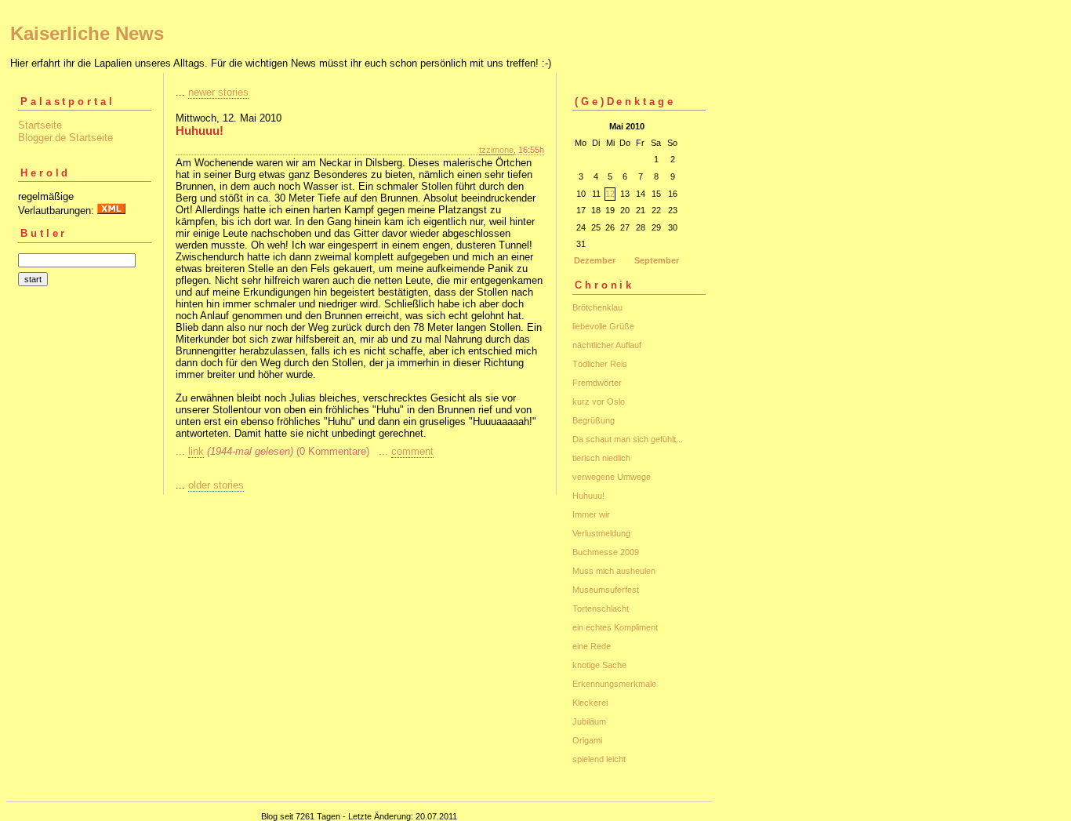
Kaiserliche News (87, 33)
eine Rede (591, 646)
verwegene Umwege (611, 476)
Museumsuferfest (605, 589)
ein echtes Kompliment (615, 627)
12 (610, 193)
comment (412, 451)
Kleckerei (590, 702)
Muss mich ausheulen (613, 571)
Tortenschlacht (600, 608)
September (656, 260)
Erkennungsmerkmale (614, 683)
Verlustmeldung (601, 533)
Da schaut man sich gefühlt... (627, 439)
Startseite (40, 125)
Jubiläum (589, 721)
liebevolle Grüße (603, 326)
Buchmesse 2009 (605, 552)
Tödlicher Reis (599, 364)
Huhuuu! (588, 495)
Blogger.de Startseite (65, 137)
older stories (216, 485)
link (196, 451)
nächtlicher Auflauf (606, 345)
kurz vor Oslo (598, 401)
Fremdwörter (597, 382)
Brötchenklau (597, 307)
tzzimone (496, 149)
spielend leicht (599, 759)
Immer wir (591, 514)
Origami (587, 740)
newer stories (218, 92)
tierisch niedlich (601, 458)
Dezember (594, 260)
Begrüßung (593, 420)
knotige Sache (599, 665)
